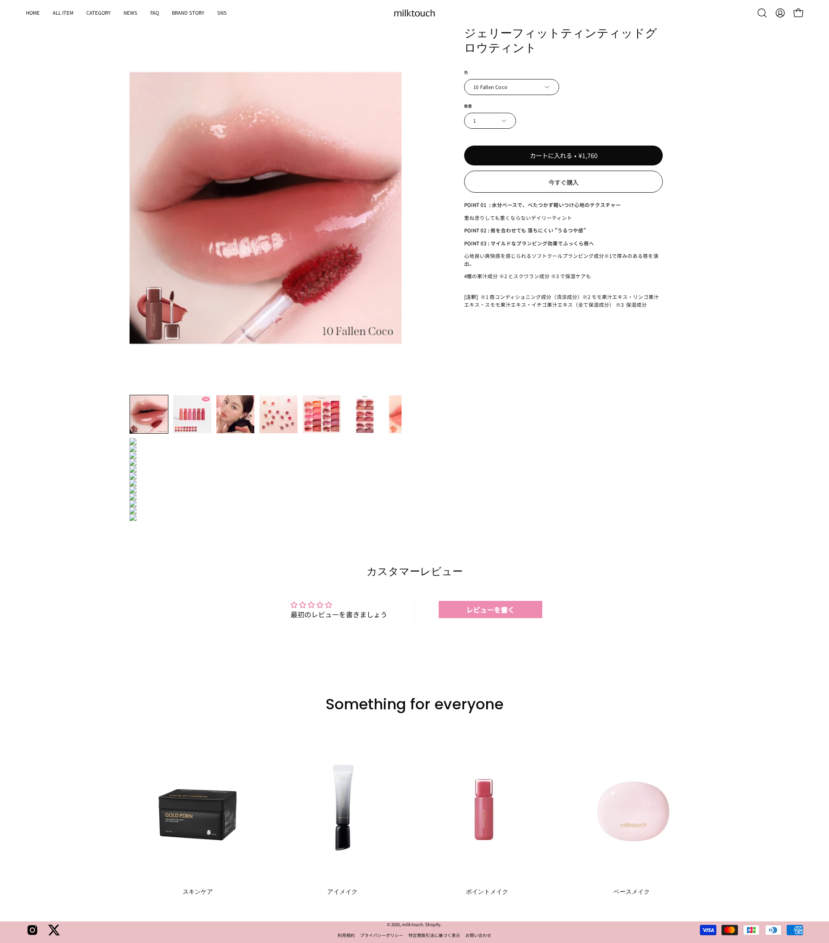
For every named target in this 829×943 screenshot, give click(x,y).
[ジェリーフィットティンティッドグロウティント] (149, 414)
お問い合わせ (478, 935)
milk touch (412, 924)
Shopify (432, 924)
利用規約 (346, 935)
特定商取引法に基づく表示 (434, 935)
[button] (98, 13)
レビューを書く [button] (490, 609)
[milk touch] (414, 13)
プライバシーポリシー (381, 935)
